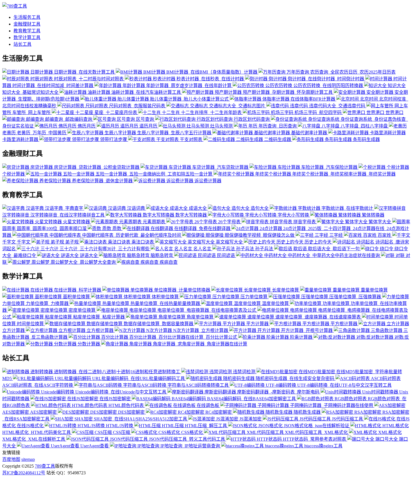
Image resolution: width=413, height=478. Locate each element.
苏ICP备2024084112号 (23, 472)
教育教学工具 (26, 30)
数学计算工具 (26, 37)
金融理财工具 (26, 24)
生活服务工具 (26, 17)
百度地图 (11, 459)
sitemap (28, 459)
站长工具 (22, 44)
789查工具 (45, 466)
